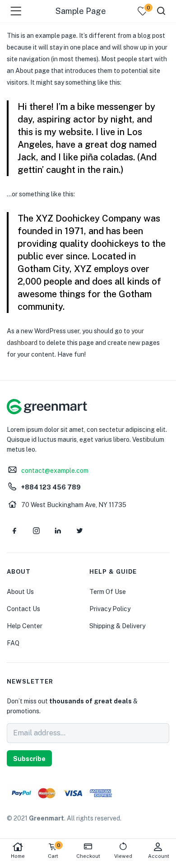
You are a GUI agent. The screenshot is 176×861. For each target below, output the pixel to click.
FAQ (13, 643)
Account (158, 856)
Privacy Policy (109, 608)
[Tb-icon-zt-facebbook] (14, 530)
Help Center (24, 626)
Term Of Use (107, 591)
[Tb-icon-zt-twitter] (79, 530)
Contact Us (23, 608)
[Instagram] (36, 530)
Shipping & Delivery (117, 626)
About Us (20, 591)
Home (18, 856)
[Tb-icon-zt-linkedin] (57, 530)
